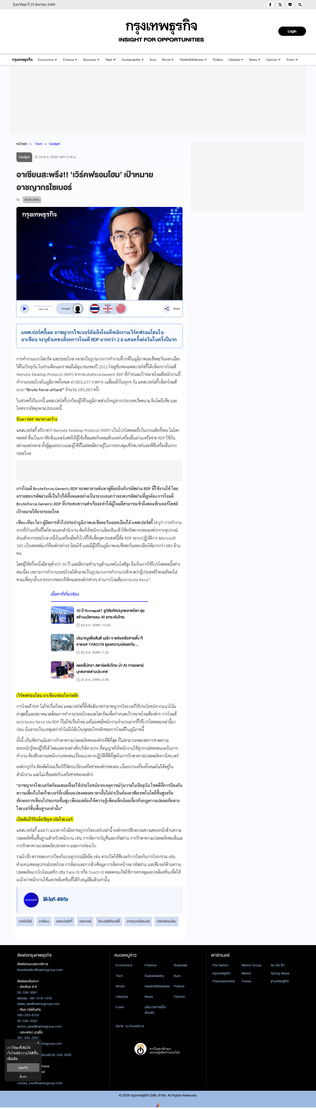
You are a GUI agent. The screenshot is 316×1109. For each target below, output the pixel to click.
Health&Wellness (192, 60)
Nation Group (251, 965)
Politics (218, 60)
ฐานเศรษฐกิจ (280, 981)
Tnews (246, 981)
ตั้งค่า (23, 1076)
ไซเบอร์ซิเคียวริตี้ (109, 921)
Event (290, 60)
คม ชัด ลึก (278, 965)
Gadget (54, 144)
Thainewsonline (223, 981)
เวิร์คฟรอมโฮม (166, 921)
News (253, 60)
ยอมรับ (23, 1067)
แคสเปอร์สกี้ (64, 921)
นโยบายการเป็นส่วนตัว (155, 1010)
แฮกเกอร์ (85, 921)
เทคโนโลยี (25, 921)
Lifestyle (234, 60)
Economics (46, 60)
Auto (153, 60)
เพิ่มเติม (12, 1058)
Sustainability (131, 60)
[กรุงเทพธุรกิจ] (22, 60)
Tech (108, 60)
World (166, 60)
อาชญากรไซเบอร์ (138, 921)
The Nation (220, 965)
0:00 (41, 309)
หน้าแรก (21, 144)
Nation (246, 973)
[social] (270, 4)
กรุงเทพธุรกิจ (221, 973)
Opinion (271, 60)
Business (89, 60)
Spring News (280, 973)
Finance (68, 60)
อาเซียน (44, 921)
